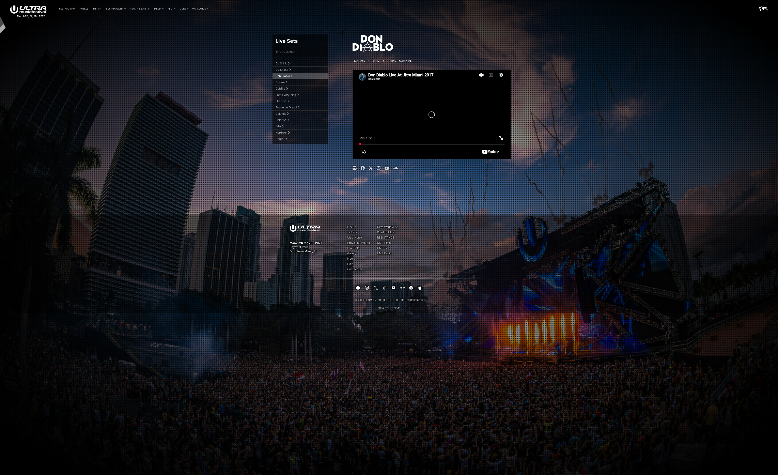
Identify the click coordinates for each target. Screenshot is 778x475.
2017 (376, 61)
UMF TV (382, 248)
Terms (396, 308)
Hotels (84, 8)
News (351, 258)
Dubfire (281, 88)
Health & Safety (139, 8)
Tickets (352, 232)
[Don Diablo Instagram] (379, 168)
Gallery (351, 253)
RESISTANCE (385, 237)
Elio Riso (281, 101)
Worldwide (199, 8)
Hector (280, 138)
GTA (279, 126)
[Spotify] (411, 288)
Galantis (281, 113)
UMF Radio (384, 253)
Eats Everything (286, 94)
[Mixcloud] (402, 288)
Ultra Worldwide (387, 227)
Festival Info (67, 8)
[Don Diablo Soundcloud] (395, 168)
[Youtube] (393, 288)
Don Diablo (283, 76)
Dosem (280, 82)
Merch (97, 8)
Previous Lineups (358, 242)
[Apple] (420, 288)
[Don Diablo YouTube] (387, 168)
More (183, 8)
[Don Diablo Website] (355, 168)
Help (170, 8)
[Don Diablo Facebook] (363, 168)
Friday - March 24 (399, 61)
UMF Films (384, 242)
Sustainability (115, 8)
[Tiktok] (384, 288)
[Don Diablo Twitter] (371, 168)
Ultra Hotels (355, 237)
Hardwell (282, 132)
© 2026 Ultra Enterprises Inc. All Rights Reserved (389, 300)
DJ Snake (282, 69)
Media (157, 8)
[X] (375, 288)
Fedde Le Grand (287, 107)
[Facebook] (358, 288)
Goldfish (281, 120)
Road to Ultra (385, 232)
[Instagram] (366, 288)
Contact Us (354, 269)
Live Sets (359, 61)
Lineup (351, 227)
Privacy (383, 308)
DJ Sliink (282, 63)
